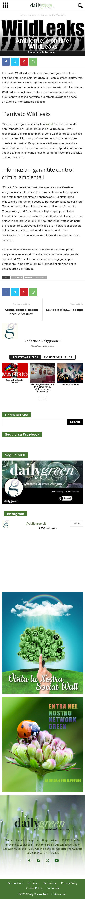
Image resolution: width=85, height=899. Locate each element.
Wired (49, 124)
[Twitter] (15, 62)
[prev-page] (40, 398)
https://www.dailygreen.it (42, 346)
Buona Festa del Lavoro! (14, 381)
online (28, 277)
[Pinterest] (24, 62)
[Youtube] (56, 861)
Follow (76, 523)
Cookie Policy (34, 888)
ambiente (17, 277)
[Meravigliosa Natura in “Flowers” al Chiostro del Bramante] (42, 373)
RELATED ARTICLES (25, 357)
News (31, 15)
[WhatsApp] (33, 62)
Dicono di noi (15, 883)
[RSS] (38, 861)
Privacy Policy (69, 883)
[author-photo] (42, 331)
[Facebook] (6, 62)
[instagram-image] (15, 547)
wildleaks (41, 277)
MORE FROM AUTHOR (58, 357)
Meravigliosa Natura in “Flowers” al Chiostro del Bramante (42, 388)
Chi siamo (33, 883)
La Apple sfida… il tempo (64, 310)
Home (22, 15)
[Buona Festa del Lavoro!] (15, 370)
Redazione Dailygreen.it (42, 51)
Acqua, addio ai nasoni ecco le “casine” (21, 312)
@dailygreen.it (36, 523)
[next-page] (45, 398)
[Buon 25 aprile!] (70, 373)
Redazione (50, 883)
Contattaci (53, 888)
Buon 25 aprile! (70, 384)
